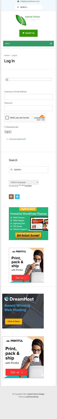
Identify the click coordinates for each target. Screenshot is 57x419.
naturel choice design (35, 394)
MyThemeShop (33, 397)
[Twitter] (17, 196)
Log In (7, 132)
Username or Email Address (15, 92)
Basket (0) (29, 33)
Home (6, 55)
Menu (7, 43)
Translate (28, 186)
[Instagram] (11, 196)
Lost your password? (17, 139)
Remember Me (12, 127)
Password (8, 103)
